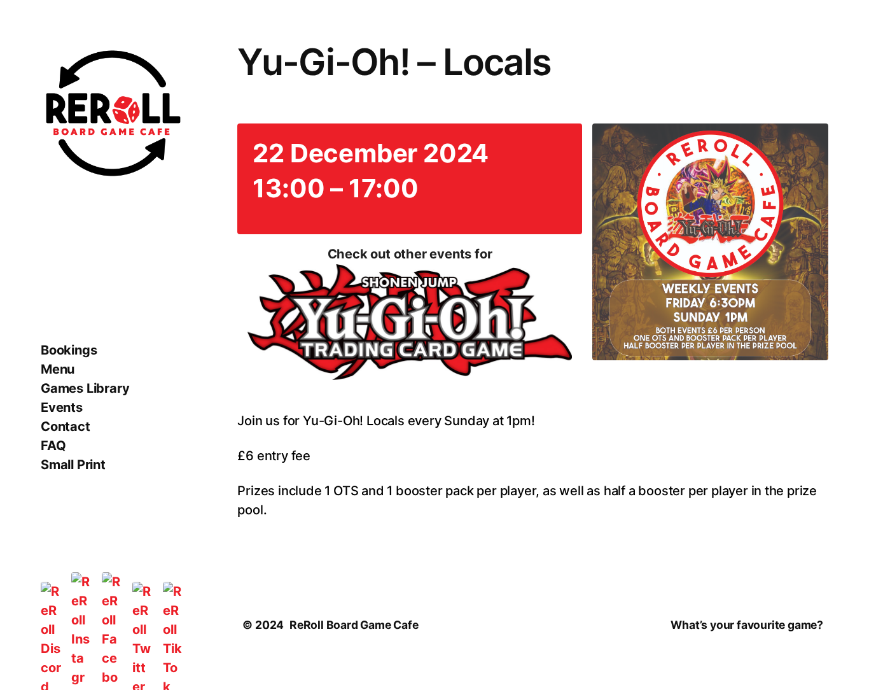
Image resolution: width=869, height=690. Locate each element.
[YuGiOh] (409, 324)
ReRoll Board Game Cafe (354, 624)
